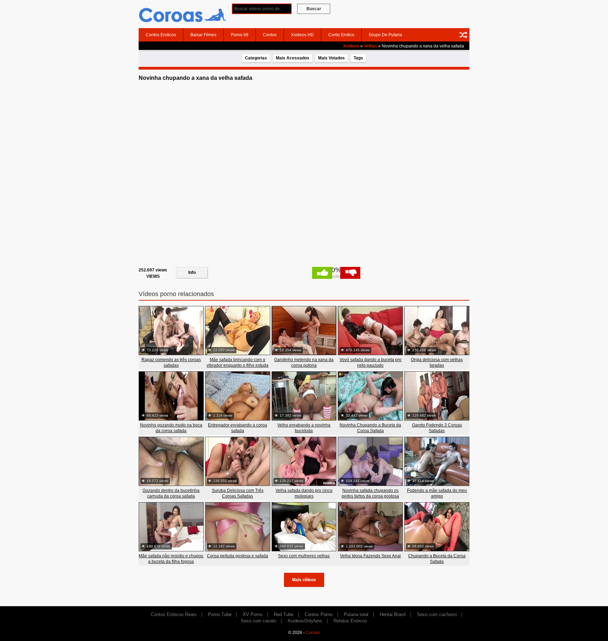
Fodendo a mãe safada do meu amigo (437, 493)
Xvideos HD (302, 34)
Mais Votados (331, 58)
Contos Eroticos (161, 34)
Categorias (256, 58)
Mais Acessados (292, 58)
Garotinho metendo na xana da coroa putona (304, 362)
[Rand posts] (463, 34)
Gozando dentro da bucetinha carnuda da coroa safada (171, 493)
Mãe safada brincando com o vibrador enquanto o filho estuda (237, 362)
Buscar (313, 8)
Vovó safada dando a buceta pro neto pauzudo (370, 362)
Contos (270, 34)
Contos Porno (318, 614)
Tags (358, 58)
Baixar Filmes (203, 34)
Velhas (370, 46)
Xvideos (351, 46)
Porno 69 (239, 34)
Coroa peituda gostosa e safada (237, 555)
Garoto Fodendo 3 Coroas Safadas (437, 428)
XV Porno (252, 614)
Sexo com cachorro (437, 614)
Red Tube (283, 614)
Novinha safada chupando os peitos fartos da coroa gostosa (370, 493)
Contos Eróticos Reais (174, 614)
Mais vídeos (304, 579)
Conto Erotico (341, 34)
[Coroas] (183, 13)
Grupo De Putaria (385, 34)
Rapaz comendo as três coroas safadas (171, 362)
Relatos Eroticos (350, 620)
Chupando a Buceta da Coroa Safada (437, 558)
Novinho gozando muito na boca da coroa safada (171, 428)
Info (192, 272)
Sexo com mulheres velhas (304, 555)
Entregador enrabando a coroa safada (237, 428)
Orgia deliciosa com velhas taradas (437, 362)
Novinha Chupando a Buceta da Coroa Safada (370, 428)
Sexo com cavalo (258, 620)
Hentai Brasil (393, 614)
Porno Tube (220, 614)
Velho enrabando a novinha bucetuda (303, 428)
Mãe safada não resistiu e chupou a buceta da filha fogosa (171, 558)
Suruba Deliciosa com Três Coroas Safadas (238, 493)
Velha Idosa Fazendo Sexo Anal (370, 555)
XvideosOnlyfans (304, 620)
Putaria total (356, 614)
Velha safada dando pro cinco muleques (304, 493)
